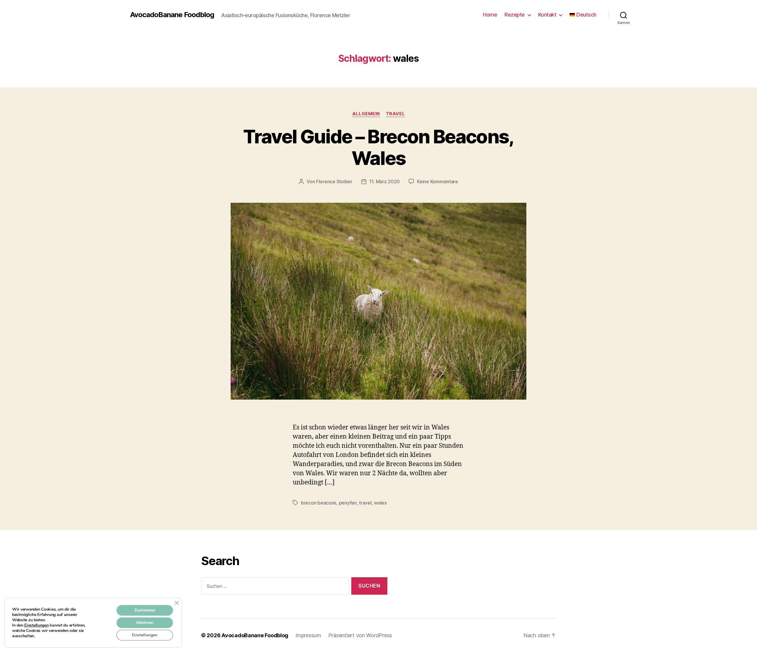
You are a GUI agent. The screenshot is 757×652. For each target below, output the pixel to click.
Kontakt (547, 15)
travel (365, 503)
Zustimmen (144, 610)
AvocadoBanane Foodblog (172, 14)
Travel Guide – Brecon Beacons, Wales (378, 147)
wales (380, 503)
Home (490, 15)
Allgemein (366, 113)
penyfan (348, 503)
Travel (395, 113)
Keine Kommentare (437, 181)
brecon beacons (318, 503)
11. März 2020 (384, 181)
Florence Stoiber (334, 181)
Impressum (308, 635)
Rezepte (514, 15)
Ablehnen (144, 622)
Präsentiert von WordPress (360, 635)
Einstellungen (36, 625)
